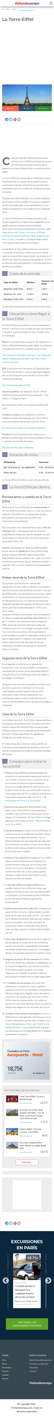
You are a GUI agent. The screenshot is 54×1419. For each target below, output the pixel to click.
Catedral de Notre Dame (24, 236)
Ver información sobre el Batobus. (18, 447)
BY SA (49, 104)
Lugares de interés (26, 10)
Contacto (32, 1371)
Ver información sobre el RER (16, 385)
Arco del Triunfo (17, 232)
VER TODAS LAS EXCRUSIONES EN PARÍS (27, 1324)
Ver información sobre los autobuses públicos (23, 428)
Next (48, 1280)
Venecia (5, 1371)
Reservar (45, 108)
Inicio (7, 9)
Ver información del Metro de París (19, 355)
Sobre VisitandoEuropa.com (40, 1360)
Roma (4, 1364)
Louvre (32, 232)
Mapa (28, 108)
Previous (5, 1280)
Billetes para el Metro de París (24, 358)
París (14, 9)
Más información (26, 1103)
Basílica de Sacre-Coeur (16, 1027)
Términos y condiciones (38, 1364)
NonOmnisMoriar (39, 104)
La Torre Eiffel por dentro (29, 487)
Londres (5, 1375)
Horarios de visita (23, 454)
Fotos (12, 108)
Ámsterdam (7, 1367)
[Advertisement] (27, 55)
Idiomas (5, 1378)
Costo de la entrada (24, 273)
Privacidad (33, 1367)
